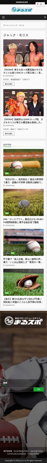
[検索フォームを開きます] (45, 17)
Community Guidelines (16, 454)
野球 (7, 173)
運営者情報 (7, 451)
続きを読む (9, 83)
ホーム (6, 25)
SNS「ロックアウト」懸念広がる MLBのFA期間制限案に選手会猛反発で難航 (23, 221)
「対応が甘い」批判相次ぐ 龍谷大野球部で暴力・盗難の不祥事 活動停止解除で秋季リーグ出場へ (23, 181)
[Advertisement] (23, 354)
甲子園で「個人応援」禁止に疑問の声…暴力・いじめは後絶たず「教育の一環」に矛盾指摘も (23, 261)
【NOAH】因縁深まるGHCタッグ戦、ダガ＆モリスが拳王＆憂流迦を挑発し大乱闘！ (23, 102)
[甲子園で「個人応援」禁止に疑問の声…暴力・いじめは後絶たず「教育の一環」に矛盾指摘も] (23, 242)
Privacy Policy (33, 454)
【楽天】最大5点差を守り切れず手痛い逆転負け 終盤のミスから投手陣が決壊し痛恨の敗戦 (23, 300)
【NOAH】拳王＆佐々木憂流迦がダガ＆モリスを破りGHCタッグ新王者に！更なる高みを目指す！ (23, 52)
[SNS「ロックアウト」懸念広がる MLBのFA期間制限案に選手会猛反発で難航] (23, 202)
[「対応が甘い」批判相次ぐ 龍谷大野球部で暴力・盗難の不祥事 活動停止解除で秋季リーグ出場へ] (23, 162)
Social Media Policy (21, 451)
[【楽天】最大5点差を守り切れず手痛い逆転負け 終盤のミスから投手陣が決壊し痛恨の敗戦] (23, 282)
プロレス (8, 64)
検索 (5, 382)
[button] (3, 17)
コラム (8, 253)
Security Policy (37, 451)
